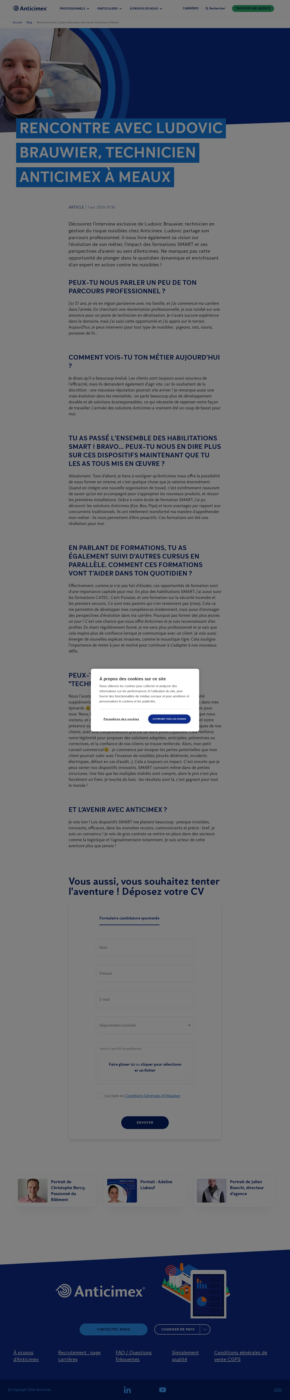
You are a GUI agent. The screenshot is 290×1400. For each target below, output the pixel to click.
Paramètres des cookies (121, 719)
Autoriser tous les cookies (169, 719)
